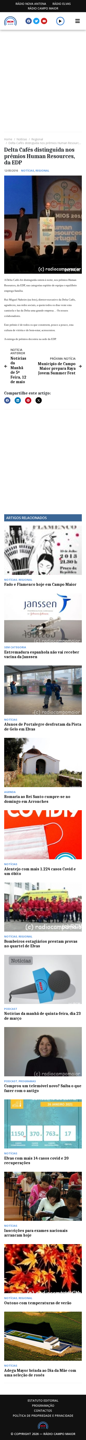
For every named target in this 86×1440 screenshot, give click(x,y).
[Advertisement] (43, 75)
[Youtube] (44, 21)
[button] (60, 21)
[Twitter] (36, 21)
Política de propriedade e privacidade (43, 1416)
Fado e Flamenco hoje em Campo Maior (40, 584)
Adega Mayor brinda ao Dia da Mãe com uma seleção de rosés (40, 1373)
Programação (43, 1405)
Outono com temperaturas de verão (37, 1303)
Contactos (43, 1411)
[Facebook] (28, 21)
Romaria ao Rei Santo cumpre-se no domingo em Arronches (37, 799)
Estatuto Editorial (43, 1400)
